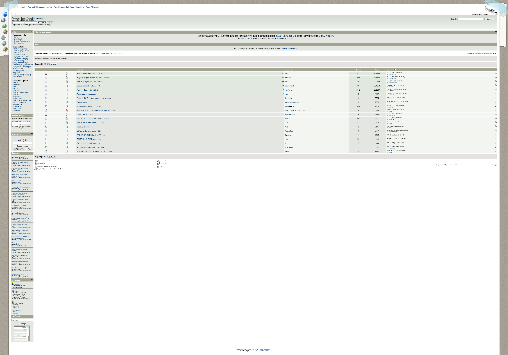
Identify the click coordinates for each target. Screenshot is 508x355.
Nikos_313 (16, 163)
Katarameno (392, 74)
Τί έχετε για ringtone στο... (19, 243)
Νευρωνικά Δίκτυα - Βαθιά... (20, 249)
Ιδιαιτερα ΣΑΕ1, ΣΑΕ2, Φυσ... (20, 230)
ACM (16, 83)
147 (102, 82)
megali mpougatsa (292, 102)
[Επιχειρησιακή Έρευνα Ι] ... (20, 274)
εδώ (278, 35)
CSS (266, 351)
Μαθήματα (40, 7)
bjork (287, 143)
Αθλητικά (77, 53)
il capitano (289, 147)
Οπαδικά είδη (82, 102)
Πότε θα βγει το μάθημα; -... (20, 156)
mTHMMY (18, 77)
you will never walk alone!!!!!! (88, 123)
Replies (358, 70)
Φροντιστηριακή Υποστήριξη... (21, 187)
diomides (288, 98)
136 (96, 86)
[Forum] (3, 20)
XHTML (262, 351)
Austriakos (289, 131)
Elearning (17, 53)
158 (95, 90)
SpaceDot (18, 106)
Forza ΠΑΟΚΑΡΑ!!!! (84, 74)
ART (16, 87)
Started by (289, 70)
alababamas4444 (18, 157)
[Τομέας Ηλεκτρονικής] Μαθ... (20, 199)
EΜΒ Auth (18, 98)
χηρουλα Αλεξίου (18, 194)
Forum (16, 37)
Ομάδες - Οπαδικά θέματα (91, 53)
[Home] (5, 14)
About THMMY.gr (92, 7)
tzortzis (119, 53)
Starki (390, 99)
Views (377, 70)
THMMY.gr (38, 53)
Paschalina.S (17, 310)
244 (99, 73)
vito (286, 82)
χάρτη (329, 35)
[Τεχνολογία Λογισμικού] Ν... (20, 268)
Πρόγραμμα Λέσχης (21, 57)
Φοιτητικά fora (19, 55)
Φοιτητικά (48, 7)
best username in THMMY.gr (20, 236)
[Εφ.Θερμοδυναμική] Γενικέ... (20, 168)
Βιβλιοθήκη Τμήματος (22, 51)
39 (107, 78)
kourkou (16, 188)
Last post (390, 70)
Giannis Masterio (18, 207)
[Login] (4, 43)
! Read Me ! (31, 7)
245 (102, 73)
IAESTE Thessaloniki (22, 100)
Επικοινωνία (19, 43)
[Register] (5, 49)
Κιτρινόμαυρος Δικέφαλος (87, 78)
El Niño (287, 123)
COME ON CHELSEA (85, 139)
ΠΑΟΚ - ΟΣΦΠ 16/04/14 (86, 115)
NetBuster (288, 90)
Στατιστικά (16, 280)
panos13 (391, 94)
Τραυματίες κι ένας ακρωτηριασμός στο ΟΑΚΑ (94, 151)
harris (287, 151)
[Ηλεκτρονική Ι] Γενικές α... (19, 205)
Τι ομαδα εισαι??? (84, 106)
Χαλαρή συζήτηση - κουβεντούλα (61, 53)
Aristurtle (17, 85)
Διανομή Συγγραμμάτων (23, 65)
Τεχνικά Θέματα (59, 7)
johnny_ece (17, 201)
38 (105, 78)
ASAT (16, 89)
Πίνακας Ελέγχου (19, 116)
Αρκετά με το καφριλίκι (86, 94)
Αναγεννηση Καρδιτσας (86, 147)
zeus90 (287, 139)
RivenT (15, 257)
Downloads (21, 7)
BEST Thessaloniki (21, 92)
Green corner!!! (83, 86)
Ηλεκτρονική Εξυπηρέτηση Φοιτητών (21, 62)
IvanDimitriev (290, 115)
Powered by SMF (241, 349)
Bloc (257, 351)
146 (99, 82)
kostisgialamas (18, 232)
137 (99, 86)
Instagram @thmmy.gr (22, 75)
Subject (80, 70)
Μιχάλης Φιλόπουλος (85, 127)
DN (14, 312)
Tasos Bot (16, 263)
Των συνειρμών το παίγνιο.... (20, 212)
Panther (17, 110)
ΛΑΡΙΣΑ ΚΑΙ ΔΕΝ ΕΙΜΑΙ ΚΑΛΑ (89, 135)
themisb (15, 313)
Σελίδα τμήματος (20, 49)
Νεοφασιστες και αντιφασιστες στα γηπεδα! (93, 110)
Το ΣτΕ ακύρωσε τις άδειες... (20, 193)
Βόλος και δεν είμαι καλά (86, 131)
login (34, 18)
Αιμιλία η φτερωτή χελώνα (295, 110)
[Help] (4, 26)
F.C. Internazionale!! (84, 143)
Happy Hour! (80, 7)
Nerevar (391, 107)
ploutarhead (289, 86)
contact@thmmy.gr (289, 48)
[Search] (5, 32)
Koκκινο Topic (83, 90)
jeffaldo (287, 119)
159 (98, 90)
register (41, 18)
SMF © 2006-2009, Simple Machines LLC (260, 349)
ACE (286, 127)
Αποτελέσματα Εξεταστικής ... (20, 218)
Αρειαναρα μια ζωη (84, 82)
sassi (15, 250)
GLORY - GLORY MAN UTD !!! (89, 119)
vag (286, 94)
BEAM (16, 90)
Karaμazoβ (392, 140)
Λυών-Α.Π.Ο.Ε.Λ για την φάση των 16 (91, 98)
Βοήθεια (287, 35)
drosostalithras (393, 131)
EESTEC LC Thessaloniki (18, 95)
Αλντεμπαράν (393, 82)
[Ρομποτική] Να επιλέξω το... (20, 255)
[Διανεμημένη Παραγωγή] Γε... (21, 174)
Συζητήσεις (70, 7)
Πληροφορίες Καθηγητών (18, 72)
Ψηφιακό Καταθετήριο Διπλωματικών (21, 68)
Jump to (438, 165)
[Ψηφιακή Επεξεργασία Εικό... (20, 261)
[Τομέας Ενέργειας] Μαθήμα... (20, 162)
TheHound (392, 115)
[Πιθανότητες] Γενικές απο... (20, 181)
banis (390, 111)
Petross (15, 219)
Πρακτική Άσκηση (21, 59)
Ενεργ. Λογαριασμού (22, 41)
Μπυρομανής (393, 119)
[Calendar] (3, 37)
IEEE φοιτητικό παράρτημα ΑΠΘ (19, 103)
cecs (287, 74)
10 (97, 106)
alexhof (391, 86)
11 (99, 106)
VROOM (17, 108)
